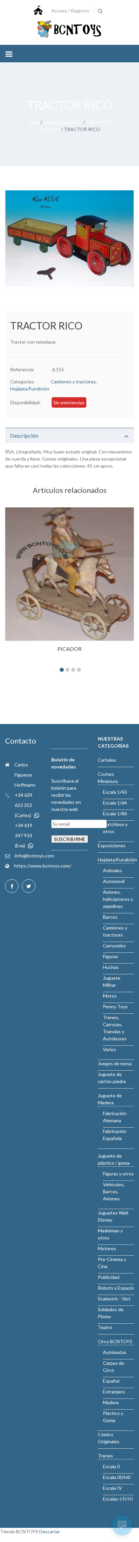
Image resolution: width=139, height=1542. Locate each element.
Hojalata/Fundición (62, 122)
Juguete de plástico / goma (114, 1159)
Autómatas (115, 1352)
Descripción (24, 435)
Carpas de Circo (113, 1366)
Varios (109, 1049)
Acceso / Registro (70, 10)
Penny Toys (115, 1006)
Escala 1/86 (115, 813)
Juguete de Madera (110, 1099)
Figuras (110, 956)
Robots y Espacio (116, 1288)
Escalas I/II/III (118, 1499)
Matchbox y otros (115, 827)
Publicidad (108, 1277)
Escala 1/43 (115, 792)
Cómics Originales (108, 1437)
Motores (107, 1248)
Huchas (111, 967)
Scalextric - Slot (114, 1298)
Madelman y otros (110, 1234)
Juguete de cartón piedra (112, 1077)
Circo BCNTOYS (115, 1341)
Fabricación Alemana (115, 1116)
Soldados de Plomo (110, 1313)
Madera (111, 1402)
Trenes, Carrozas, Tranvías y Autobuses (115, 1027)
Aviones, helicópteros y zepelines (118, 899)
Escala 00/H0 (116, 1477)
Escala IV (112, 1488)
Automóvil (113, 881)
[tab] (69, 435)
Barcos (110, 917)
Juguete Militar (111, 981)
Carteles (107, 760)
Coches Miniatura (108, 777)
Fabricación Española (115, 1134)
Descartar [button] (49, 1531)
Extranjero (114, 1391)
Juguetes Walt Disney (113, 1216)
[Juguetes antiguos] (69, 29)
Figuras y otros (118, 1173)
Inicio (33, 122)
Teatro (105, 1327)
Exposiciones (112, 845)
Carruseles (114, 945)
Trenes (105, 1455)
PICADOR (69, 649)
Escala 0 (111, 1466)
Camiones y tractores (73, 381)
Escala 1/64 (115, 803)
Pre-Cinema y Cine (112, 1262)
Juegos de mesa (115, 1063)
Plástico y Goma (113, 1416)
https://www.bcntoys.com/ (42, 866)
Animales (112, 870)
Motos (110, 996)
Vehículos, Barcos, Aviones (113, 1191)
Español (111, 1381)
